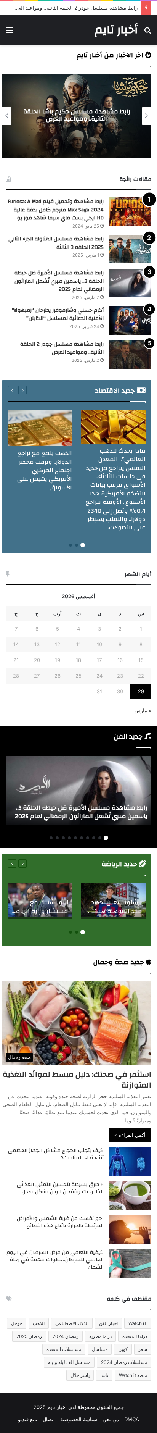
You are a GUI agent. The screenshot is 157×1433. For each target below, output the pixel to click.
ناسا (104, 1375)
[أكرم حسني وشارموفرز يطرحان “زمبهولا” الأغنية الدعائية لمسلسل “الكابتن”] (130, 320)
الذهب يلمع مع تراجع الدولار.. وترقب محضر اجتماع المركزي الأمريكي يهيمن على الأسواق (44, 470)
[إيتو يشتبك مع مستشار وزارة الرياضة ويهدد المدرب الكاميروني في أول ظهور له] (40, 901)
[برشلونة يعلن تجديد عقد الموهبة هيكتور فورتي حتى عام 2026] (113, 901)
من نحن (111, 1419)
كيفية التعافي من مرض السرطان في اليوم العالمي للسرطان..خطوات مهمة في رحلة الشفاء (55, 1259)
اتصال (49, 1419)
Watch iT (137, 1323)
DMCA (131, 1419)
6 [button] (75, 837)
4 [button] (87, 837)
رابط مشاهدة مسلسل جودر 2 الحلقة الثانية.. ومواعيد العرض (62, 348)
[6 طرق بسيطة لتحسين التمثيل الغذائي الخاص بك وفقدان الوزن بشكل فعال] (130, 1195)
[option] (76, 116)
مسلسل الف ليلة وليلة (69, 1362)
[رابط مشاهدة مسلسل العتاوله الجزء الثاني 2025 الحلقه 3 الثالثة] (130, 249)
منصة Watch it (133, 1375)
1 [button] (82, 545)
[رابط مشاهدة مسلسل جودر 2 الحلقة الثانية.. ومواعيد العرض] (130, 354)
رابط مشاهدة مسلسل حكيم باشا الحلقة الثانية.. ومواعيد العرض (76, 115)
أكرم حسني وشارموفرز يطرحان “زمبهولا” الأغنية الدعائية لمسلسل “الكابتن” (58, 314)
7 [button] (69, 837)
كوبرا (123, 1349)
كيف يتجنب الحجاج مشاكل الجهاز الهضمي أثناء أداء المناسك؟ (56, 1154)
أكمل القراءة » (130, 1135)
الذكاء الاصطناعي (71, 1323)
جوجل (16, 1323)
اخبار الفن (108, 1323)
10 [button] (51, 837)
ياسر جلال (80, 1375)
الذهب (39, 1323)
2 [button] (76, 545)
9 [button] (57, 837)
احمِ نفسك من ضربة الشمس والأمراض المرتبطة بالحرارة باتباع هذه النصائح (60, 1222)
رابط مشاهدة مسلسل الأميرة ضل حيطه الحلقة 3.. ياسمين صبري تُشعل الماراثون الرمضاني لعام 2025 (59, 281)
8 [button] (63, 837)
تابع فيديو (27, 1419)
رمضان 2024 (65, 1336)
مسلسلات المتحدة (63, 1349)
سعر (142, 1349)
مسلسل (99, 1349)
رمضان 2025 (29, 1336)
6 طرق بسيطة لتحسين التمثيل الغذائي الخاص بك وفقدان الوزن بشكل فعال (60, 1188)
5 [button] (81, 837)
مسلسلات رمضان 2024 (124, 1362)
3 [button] (70, 545)
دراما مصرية (100, 1336)
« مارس (143, 710)
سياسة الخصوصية (78, 1419)
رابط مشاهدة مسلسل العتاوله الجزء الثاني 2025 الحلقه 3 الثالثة (56, 243)
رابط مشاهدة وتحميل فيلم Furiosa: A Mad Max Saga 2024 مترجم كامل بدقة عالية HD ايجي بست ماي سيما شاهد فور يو (56, 210)
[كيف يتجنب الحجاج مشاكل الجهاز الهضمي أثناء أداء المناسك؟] (130, 1161)
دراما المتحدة (134, 1336)
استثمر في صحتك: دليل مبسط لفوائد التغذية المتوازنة (77, 1079)
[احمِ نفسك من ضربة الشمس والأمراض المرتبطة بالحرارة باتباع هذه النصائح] (130, 1229)
